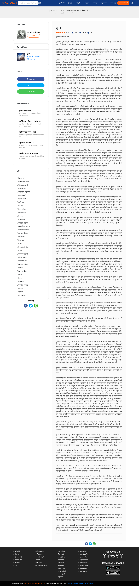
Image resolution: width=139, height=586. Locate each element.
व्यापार (21, 275)
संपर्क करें (113, 3)
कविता (21, 206)
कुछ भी (21, 292)
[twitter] (113, 556)
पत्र (20, 250)
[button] (36, 3)
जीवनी (21, 244)
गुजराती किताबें (61, 557)
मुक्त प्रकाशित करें (123, 3)
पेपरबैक (87, 3)
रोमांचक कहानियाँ (24, 230)
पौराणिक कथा (23, 261)
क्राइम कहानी (23, 295)
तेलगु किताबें (61, 565)
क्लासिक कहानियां (24, 192)
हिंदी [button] (39, 3)
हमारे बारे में (62, 3)
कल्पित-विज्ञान (23, 271)
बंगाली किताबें (61, 568)
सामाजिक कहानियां (24, 226)
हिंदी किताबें (61, 554)
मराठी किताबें (61, 560)
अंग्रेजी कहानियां (84, 560)
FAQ (16, 565)
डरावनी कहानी (23, 254)
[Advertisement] (31, 325)
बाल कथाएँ (22, 195)
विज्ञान (21, 288)
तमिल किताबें (61, 562)
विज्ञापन (95, 3)
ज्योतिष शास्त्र (23, 285)
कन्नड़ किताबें (61, 574)
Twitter (31, 85)
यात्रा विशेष (22, 209)
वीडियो (78, 3)
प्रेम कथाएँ (22, 219)
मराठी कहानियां (83, 557)
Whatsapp (31, 91)
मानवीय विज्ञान (23, 233)
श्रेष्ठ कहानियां (40, 551)
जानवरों (21, 282)
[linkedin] (121, 556)
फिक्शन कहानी (23, 185)
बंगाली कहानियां (83, 562)
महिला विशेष (22, 213)
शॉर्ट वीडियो (39, 562)
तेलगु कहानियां (83, 571)
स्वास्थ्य (21, 240)
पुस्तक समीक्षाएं (23, 264)
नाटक (21, 216)
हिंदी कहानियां (83, 551)
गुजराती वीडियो (40, 557)
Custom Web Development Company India (80, 583)
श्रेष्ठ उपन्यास (39, 554)
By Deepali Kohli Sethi (33, 56)
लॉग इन (133, 3)
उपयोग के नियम (18, 560)
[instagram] (109, 556)
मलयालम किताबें (62, 571)
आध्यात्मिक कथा (24, 182)
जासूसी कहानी (23, 223)
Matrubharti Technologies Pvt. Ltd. (35, 583)
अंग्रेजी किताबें (61, 551)
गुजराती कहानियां (84, 554)
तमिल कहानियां (83, 568)
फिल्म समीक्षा (23, 257)
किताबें (70, 3)
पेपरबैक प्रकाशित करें (41, 565)
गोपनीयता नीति (18, 557)
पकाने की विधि (23, 247)
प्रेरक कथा (22, 188)
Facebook (31, 79)
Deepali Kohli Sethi (33, 32)
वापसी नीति (17, 562)
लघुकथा (21, 178)
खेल (20, 278)
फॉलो (33, 36)
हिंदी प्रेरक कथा (31, 59)
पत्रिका (21, 202)
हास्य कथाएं (22, 199)
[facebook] (104, 556)
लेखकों (38, 560)
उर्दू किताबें (60, 577)
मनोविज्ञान (22, 237)
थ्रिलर (21, 268)
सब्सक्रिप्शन (104, 3)
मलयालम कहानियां (84, 565)
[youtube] (117, 556)
